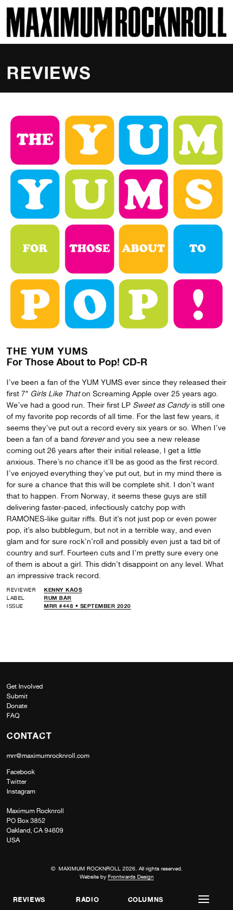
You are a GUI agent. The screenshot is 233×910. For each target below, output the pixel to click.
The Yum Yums (47, 351)
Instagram (21, 791)
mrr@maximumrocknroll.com (48, 756)
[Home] (116, 34)
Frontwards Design (131, 876)
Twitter (17, 781)
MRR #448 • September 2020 (87, 606)
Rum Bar (58, 597)
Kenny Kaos (63, 589)
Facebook (21, 772)
